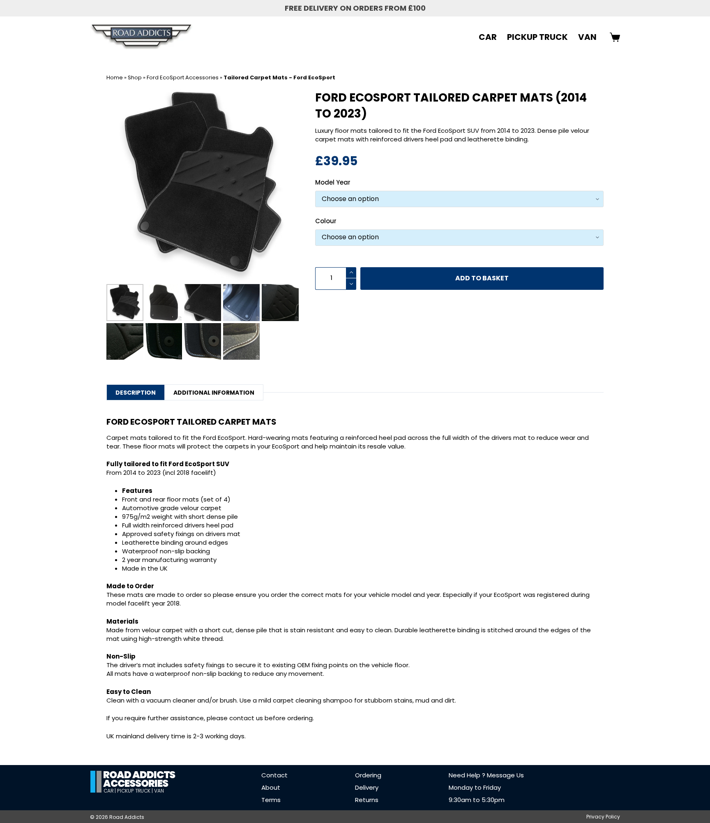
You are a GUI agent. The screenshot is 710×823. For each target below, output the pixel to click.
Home (114, 77)
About (270, 787)
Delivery (366, 787)
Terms (271, 799)
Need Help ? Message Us (486, 775)
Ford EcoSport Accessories (183, 77)
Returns (366, 799)
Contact (274, 775)
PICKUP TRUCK (537, 37)
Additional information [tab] (213, 392)
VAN (587, 37)
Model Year (332, 182)
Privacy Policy (603, 817)
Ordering (368, 775)
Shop (135, 77)
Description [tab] (135, 392)
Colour (326, 221)
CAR (488, 37)
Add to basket (482, 278)
